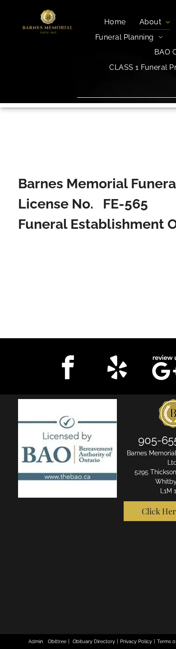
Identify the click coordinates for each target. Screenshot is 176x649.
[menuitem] (115, 21)
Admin (35, 641)
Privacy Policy (136, 641)
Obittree (57, 641)
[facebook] (68, 368)
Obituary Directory (94, 641)
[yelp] (117, 368)
